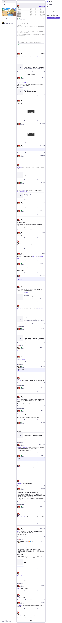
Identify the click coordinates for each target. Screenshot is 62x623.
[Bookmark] (37, 71)
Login (53, 19)
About (6, 620)
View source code (7, 621)
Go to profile (42, 6)
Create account (53, 17)
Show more (20, 150)
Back (19, 1)
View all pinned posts (31, 74)
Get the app (8, 620)
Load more (31, 620)
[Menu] (44, 18)
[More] (44, 71)
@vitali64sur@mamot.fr (20, 19)
